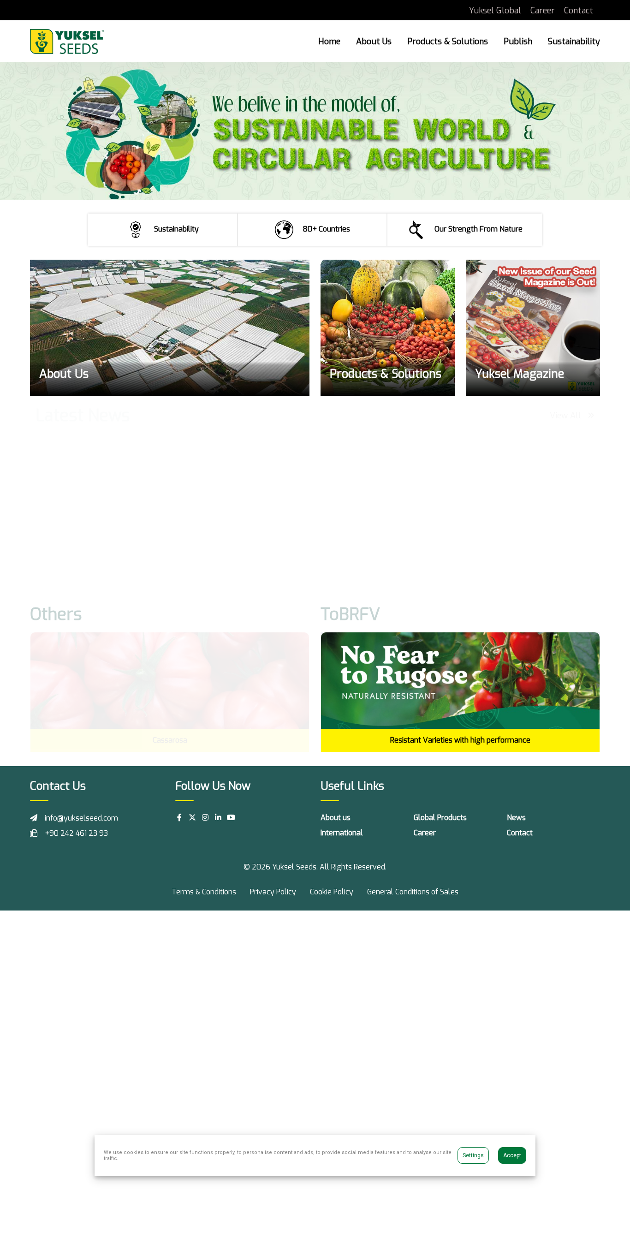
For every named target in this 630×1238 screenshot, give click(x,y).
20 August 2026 (69, 564)
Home (329, 41)
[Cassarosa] (169, 680)
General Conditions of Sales (412, 892)
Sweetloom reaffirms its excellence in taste (380, 547)
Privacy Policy (273, 892)
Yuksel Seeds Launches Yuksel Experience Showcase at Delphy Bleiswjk (533, 552)
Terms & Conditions (204, 892)
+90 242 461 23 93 (76, 833)
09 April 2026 (501, 575)
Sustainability (574, 41)
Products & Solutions (447, 41)
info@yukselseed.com (81, 818)
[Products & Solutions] (388, 328)
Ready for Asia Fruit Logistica (82, 547)
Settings (473, 1155)
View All (566, 415)
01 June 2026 (354, 564)
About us (336, 817)
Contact (578, 10)
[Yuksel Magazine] (533, 328)
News (516, 817)
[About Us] (169, 328)
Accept (512, 1155)
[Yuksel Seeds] (67, 41)
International (342, 833)
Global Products (440, 817)
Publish (518, 41)
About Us (374, 41)
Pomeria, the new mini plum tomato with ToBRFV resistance (241, 552)
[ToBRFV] (460, 680)
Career (542, 10)
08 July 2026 (209, 575)
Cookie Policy (331, 892)
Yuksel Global (495, 10)
